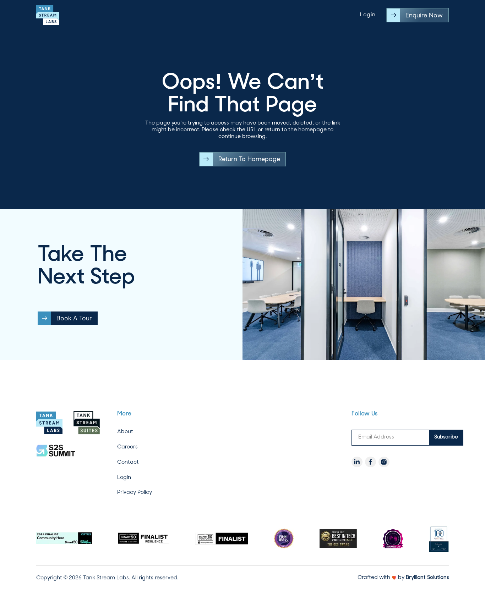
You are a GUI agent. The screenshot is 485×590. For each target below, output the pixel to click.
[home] (47, 15)
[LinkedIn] (357, 462)
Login (368, 15)
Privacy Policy (134, 492)
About (125, 432)
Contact (128, 462)
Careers (127, 447)
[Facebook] (370, 462)
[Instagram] (383, 462)
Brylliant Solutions (427, 577)
